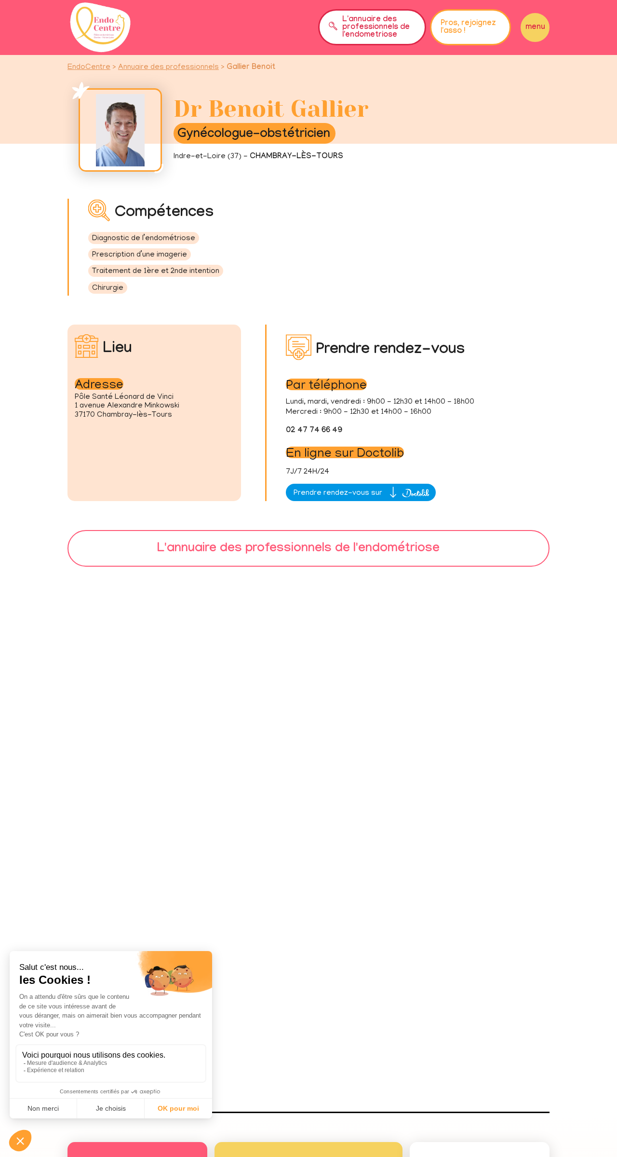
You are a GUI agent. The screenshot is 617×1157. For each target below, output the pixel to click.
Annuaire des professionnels (168, 67)
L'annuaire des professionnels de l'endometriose (376, 27)
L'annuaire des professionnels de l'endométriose (298, 549)
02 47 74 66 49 (314, 431)
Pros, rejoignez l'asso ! (468, 27)
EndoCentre (88, 67)
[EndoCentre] (100, 27)
